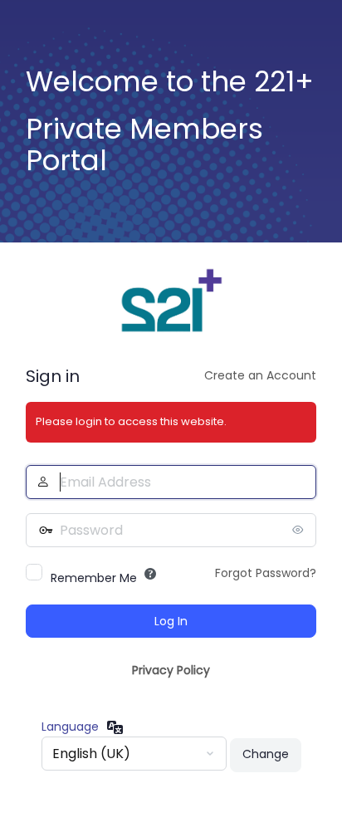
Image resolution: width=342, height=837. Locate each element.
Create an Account (260, 375)
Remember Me (94, 578)
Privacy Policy (171, 670)
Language (70, 726)
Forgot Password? (265, 573)
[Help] (150, 574)
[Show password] (299, 529)
